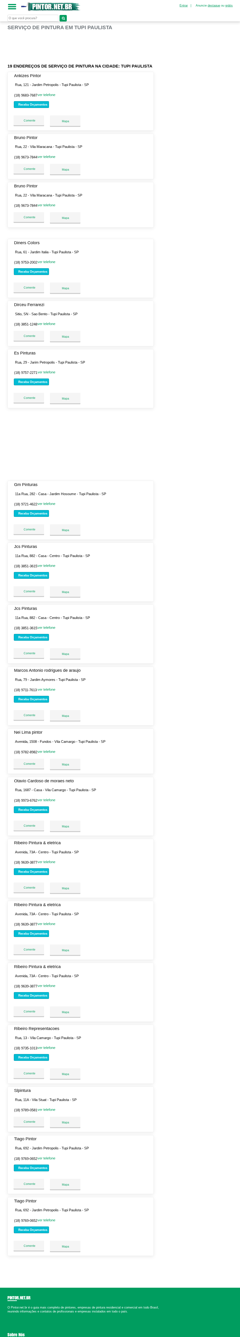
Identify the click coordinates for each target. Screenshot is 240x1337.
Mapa (65, 121)
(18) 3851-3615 (25, 566)
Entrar (184, 5)
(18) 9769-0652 (25, 1159)
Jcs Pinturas (25, 546)
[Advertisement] (81, 45)
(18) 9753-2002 (25, 262)
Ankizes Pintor (27, 75)
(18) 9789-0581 (25, 1110)
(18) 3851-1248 (25, 324)
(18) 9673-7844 (25, 157)
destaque (214, 5)
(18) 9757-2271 (25, 373)
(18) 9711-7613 (25, 690)
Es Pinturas (25, 353)
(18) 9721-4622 (25, 504)
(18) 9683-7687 (25, 95)
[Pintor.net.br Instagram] (13, 1315)
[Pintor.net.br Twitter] (11, 1315)
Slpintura (22, 1090)
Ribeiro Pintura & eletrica (37, 842)
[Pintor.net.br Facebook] (9, 1315)
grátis (229, 5)
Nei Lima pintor (28, 732)
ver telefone (46, 95)
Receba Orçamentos (32, 104)
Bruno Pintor (26, 137)
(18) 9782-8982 (25, 752)
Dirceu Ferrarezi (29, 304)
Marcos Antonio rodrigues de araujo (47, 670)
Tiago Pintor (25, 1139)
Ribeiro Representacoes (36, 1028)
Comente (29, 120)
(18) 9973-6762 (25, 800)
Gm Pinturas (26, 484)
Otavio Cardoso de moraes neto (44, 781)
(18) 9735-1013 (25, 1048)
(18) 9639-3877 (25, 862)
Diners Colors (27, 242)
